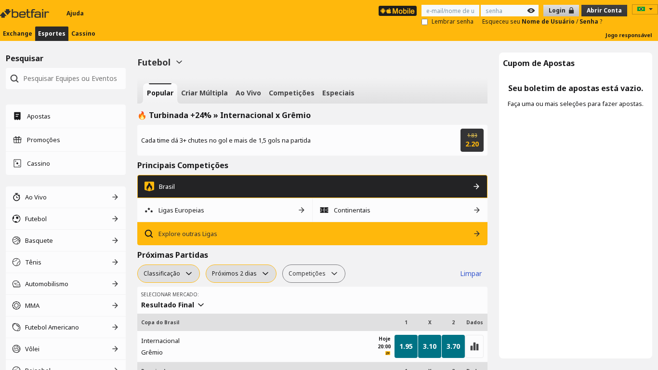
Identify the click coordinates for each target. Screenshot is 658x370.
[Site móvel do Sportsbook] (398, 11)
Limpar (471, 273)
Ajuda (75, 13)
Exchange (17, 33)
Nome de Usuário (549, 21)
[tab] (160, 93)
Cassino (83, 33)
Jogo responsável (628, 35)
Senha (589, 21)
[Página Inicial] (25, 13)
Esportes (52, 33)
